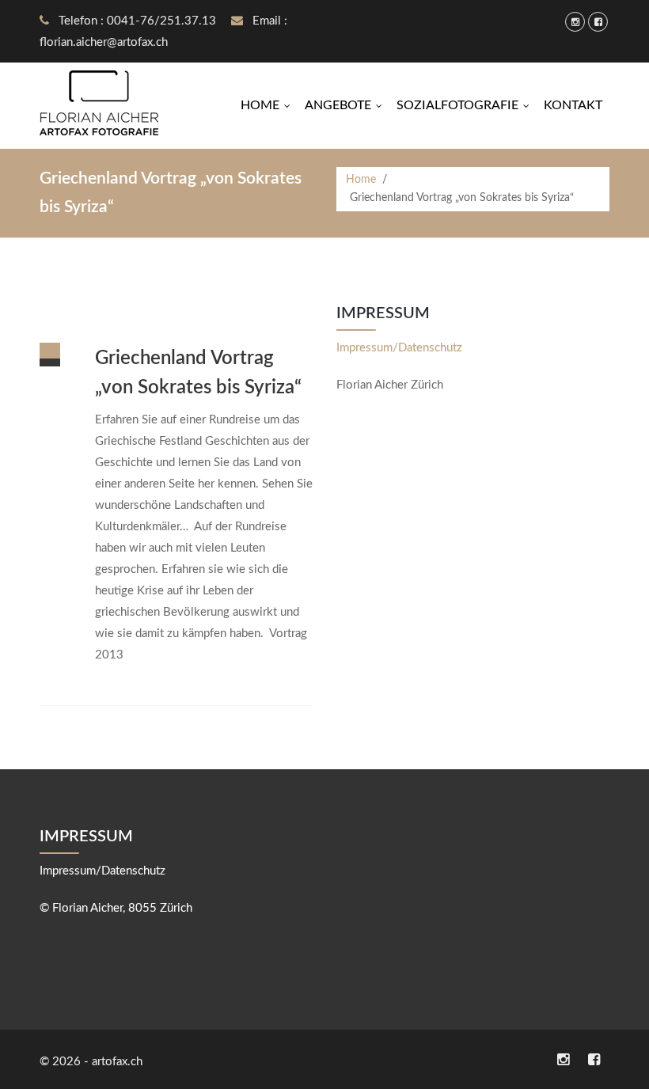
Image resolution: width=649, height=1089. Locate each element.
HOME (269, 105)
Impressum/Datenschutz (399, 348)
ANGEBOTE (347, 105)
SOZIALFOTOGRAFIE (467, 105)
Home (361, 179)
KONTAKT (573, 105)
